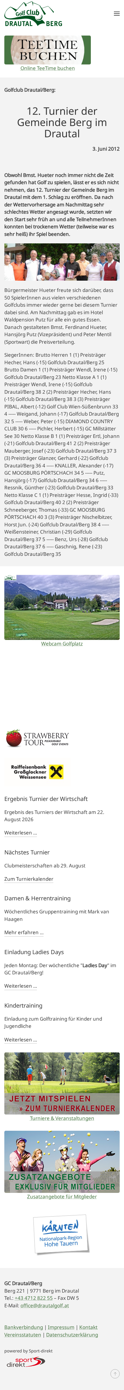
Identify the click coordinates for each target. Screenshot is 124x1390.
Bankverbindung (23, 1327)
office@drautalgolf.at (44, 1305)
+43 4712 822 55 (34, 1298)
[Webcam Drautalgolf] (62, 607)
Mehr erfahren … (24, 932)
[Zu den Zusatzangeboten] (62, 1162)
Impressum (61, 1327)
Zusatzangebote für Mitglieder (62, 1196)
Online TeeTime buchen (47, 68)
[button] (117, 13)
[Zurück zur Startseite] (33, 13)
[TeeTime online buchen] (47, 50)
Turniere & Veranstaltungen (62, 1118)
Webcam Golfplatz (62, 643)
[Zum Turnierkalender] (62, 1083)
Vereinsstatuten (22, 1334)
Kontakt (88, 1327)
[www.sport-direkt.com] (26, 1361)
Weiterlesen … (20, 832)
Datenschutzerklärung (72, 1334)
